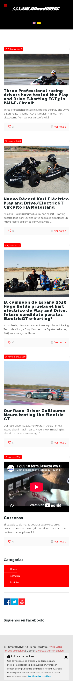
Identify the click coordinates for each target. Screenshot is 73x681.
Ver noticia (60, 126)
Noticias (14, 582)
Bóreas (14, 569)
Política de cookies (14, 650)
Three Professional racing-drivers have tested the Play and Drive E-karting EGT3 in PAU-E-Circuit (36, 96)
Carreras (13, 517)
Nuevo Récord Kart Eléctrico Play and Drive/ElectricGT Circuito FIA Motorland (36, 203)
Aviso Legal (55, 646)
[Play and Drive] (36, 9)
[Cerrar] (66, 657)
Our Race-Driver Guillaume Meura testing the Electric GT (34, 414)
